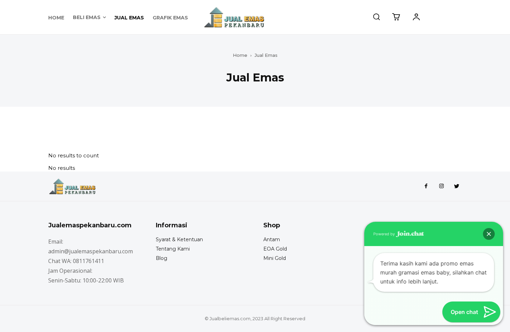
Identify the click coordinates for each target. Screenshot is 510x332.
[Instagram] (441, 186)
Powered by (384, 233)
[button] (376, 16)
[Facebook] (426, 186)
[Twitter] (456, 186)
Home (240, 55)
